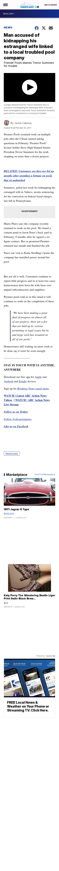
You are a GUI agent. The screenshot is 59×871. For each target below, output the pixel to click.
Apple (38, 377)
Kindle (23, 381)
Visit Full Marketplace (45, 474)
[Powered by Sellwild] (50, 656)
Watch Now (49, 5)
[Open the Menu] (5, 5)
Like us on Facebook (16, 426)
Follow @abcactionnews (18, 419)
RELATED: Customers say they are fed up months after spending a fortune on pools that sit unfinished (29, 175)
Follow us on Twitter (16, 412)
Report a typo (12, 453)
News (8, 27)
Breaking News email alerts (33, 388)
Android (8, 381)
